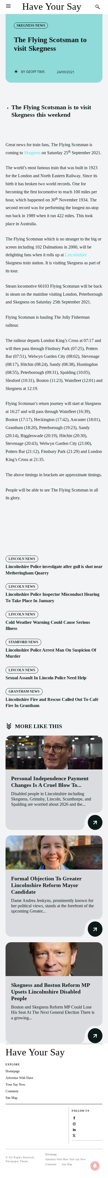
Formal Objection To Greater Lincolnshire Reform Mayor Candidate (46, 885)
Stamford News (23, 642)
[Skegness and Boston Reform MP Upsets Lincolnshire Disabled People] (54, 959)
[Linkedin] (74, 1129)
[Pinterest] (54, 540)
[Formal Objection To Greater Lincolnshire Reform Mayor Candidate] (54, 852)
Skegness (32, 152)
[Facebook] (28, 540)
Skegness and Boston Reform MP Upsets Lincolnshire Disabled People (50, 991)
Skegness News (31, 25)
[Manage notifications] (95, 1165)
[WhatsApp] (66, 540)
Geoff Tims (35, 72)
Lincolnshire (76, 254)
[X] (41, 540)
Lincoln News (22, 559)
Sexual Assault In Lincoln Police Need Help (46, 677)
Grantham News (24, 691)
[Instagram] (74, 1123)
